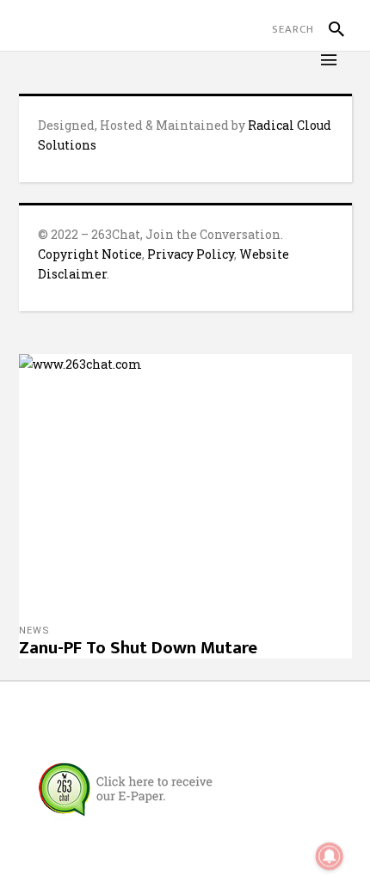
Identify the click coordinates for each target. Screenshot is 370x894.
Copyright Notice (90, 254)
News (34, 630)
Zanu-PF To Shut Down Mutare (138, 648)
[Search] (329, 29)
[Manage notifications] (329, 856)
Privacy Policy (190, 254)
